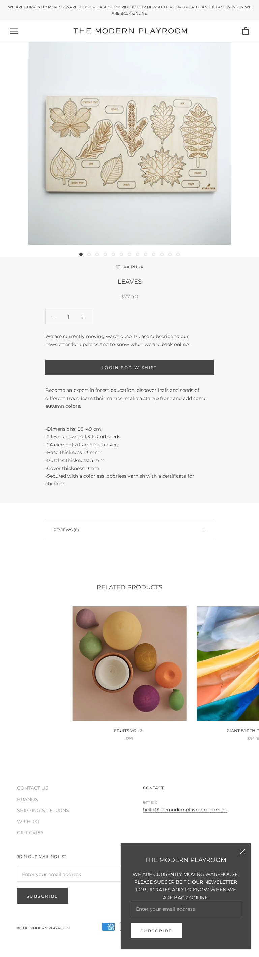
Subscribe (156, 930)
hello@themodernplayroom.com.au (185, 810)
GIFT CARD (30, 833)
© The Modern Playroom (43, 928)
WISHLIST (28, 822)
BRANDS (27, 799)
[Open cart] (245, 31)
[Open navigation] (14, 31)
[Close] (242, 852)
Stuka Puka (129, 266)
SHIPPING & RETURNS (43, 810)
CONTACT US (32, 788)
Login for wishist (129, 367)
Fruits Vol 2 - (129, 730)
